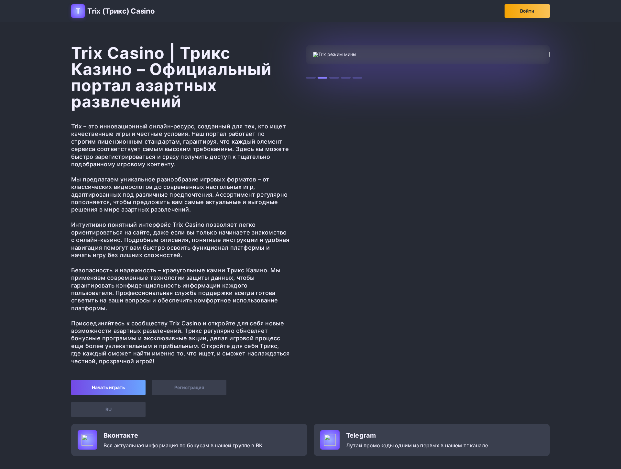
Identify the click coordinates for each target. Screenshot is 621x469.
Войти (527, 11)
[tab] (311, 78)
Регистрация (189, 387)
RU (108, 409)
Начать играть (108, 387)
